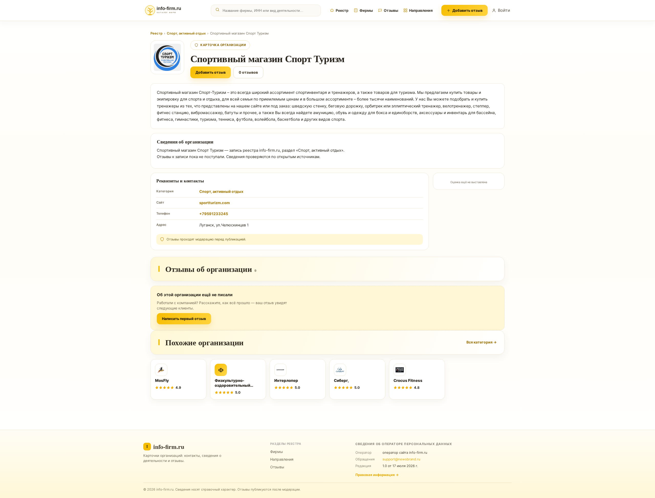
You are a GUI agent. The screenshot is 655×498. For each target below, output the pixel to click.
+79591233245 (213, 214)
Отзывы (391, 10)
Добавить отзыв (467, 10)
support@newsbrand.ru (401, 459)
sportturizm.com (214, 203)
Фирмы (366, 10)
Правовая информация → (377, 475)
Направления (421, 10)
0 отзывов (248, 72)
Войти (504, 10)
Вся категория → (481, 342)
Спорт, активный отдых (186, 33)
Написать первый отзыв (184, 318)
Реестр (342, 10)
